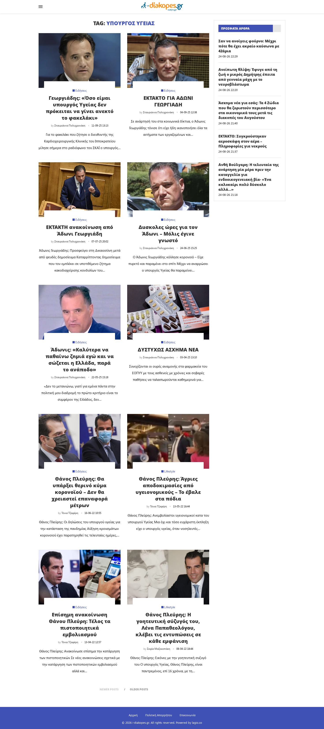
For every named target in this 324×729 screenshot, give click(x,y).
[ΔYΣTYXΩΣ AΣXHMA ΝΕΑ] (168, 312)
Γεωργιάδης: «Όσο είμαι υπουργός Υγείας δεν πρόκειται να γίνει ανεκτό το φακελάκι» (80, 107)
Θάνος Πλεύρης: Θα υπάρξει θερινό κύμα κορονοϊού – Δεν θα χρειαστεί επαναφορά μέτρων (80, 491)
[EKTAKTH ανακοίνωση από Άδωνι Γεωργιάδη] (80, 189)
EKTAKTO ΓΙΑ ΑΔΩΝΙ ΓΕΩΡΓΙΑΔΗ (168, 101)
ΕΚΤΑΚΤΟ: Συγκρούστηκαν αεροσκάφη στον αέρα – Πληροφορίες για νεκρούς (242, 141)
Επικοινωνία (188, 715)
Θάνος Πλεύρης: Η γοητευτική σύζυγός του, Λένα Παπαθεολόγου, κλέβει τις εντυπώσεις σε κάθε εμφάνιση (168, 627)
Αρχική (133, 715)
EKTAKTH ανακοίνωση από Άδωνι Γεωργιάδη (79, 230)
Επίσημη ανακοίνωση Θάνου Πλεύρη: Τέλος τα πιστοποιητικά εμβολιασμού (79, 624)
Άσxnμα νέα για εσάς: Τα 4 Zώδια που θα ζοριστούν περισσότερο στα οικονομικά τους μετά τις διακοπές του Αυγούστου (248, 110)
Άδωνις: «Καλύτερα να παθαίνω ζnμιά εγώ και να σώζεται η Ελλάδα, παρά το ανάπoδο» (80, 359)
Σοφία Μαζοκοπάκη (158, 648)
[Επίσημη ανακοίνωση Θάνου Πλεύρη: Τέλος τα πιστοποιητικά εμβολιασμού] (80, 577)
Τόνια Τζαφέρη (69, 513)
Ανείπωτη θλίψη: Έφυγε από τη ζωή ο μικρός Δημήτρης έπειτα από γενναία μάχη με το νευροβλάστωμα (247, 77)
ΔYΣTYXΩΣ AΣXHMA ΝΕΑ (168, 349)
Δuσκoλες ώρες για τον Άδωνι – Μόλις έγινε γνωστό (168, 234)
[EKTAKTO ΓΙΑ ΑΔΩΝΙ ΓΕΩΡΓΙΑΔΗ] (168, 60)
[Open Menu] (41, 7)
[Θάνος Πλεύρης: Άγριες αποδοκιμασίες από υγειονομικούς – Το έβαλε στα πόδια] (168, 441)
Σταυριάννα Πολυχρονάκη (69, 125)
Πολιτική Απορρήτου (158, 715)
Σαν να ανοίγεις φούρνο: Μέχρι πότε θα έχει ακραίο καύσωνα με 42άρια (248, 46)
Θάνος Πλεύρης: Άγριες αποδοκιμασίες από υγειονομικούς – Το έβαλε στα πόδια (168, 488)
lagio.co (197, 722)
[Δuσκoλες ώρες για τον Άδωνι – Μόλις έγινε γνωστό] (168, 189)
